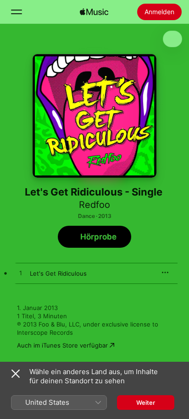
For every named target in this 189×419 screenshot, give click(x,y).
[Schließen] (15, 374)
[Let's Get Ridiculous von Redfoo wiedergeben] (20, 273)
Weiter (145, 402)
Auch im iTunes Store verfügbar (62, 345)
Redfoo (94, 204)
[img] (94, 12)
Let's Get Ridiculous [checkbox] (58, 273)
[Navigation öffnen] (16, 12)
